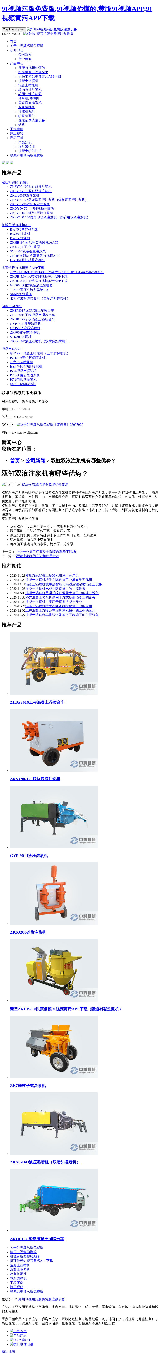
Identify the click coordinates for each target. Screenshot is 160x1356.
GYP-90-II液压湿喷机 (25, 323)
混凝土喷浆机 (28, 85)
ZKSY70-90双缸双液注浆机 (30, 204)
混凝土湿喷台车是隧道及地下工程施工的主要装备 (62, 615)
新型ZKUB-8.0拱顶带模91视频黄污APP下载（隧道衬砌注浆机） (57, 272)
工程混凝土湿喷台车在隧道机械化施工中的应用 (60, 610)
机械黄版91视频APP (33, 72)
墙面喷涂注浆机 (30, 89)
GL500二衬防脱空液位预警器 (31, 285)
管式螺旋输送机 (30, 103)
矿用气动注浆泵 (30, 94)
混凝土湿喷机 (28, 81)
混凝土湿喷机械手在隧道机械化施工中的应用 (58, 606)
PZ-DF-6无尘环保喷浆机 (27, 357)
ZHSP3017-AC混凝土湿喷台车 (32, 310)
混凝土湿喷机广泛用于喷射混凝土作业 (53, 602)
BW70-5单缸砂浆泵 (24, 229)
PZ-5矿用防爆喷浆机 (25, 375)
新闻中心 (16, 50)
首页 (13, 41)
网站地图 (8, 1352)
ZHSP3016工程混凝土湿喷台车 (32, 315)
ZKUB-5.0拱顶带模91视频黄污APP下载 (39, 276)
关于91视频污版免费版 (26, 46)
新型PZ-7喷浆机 (21, 362)
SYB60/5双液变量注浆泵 (28, 251)
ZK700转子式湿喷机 (25, 332)
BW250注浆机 (20, 234)
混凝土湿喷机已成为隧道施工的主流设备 (55, 588)
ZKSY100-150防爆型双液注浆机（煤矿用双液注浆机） (50, 217)
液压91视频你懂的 (31, 67)
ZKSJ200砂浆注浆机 (24, 195)
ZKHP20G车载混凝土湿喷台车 (32, 319)
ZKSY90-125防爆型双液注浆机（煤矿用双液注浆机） (49, 200)
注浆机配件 (26, 111)
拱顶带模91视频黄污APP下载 (39, 76)
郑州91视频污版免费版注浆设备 (44, 484)
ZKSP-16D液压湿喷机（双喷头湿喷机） (39, 341)
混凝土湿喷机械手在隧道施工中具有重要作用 (58, 580)
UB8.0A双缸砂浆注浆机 (27, 260)
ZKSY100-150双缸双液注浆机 (31, 213)
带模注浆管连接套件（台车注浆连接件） (40, 298)
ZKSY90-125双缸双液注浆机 (31, 191)
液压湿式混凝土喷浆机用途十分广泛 (52, 575)
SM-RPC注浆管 (21, 294)
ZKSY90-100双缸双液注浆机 (31, 186)
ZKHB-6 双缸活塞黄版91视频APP (34, 255)
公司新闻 (25, 54)
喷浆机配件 (26, 116)
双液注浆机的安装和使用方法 (37, 556)
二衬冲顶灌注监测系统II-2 (29, 289)
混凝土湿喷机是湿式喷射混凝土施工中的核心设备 (62, 593)
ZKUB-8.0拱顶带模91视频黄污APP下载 (39, 281)
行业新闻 (25, 59)
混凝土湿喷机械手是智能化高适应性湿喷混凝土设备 (63, 584)
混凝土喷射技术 (30, 151)
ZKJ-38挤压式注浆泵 (25, 247)
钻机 (21, 124)
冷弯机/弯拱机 (28, 98)
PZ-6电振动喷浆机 (23, 379)
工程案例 (16, 129)
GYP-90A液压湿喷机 (25, 328)
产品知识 (25, 142)
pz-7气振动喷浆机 (23, 384)
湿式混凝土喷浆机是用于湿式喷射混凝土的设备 (60, 597)
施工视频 (16, 133)
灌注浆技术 (26, 146)
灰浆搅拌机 (26, 107)
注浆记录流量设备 (31, 120)
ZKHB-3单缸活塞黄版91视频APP (34, 242)
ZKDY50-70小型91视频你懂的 (32, 208)
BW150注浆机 (20, 238)
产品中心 (16, 63)
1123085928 (75, 424)
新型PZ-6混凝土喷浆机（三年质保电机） (40, 353)
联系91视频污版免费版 (26, 155)
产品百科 (16, 138)
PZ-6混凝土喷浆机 (23, 371)
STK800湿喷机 (20, 337)
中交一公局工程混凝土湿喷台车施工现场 (46, 551)
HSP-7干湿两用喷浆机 (26, 366)
